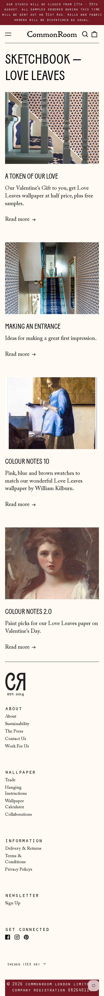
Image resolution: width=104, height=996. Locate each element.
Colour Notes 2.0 (28, 611)
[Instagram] (17, 937)
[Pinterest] (26, 937)
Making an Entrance (32, 326)
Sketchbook (37, 59)
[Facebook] (7, 937)
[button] (84, 34)
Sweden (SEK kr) (24, 965)
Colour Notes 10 (27, 461)
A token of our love (31, 176)
